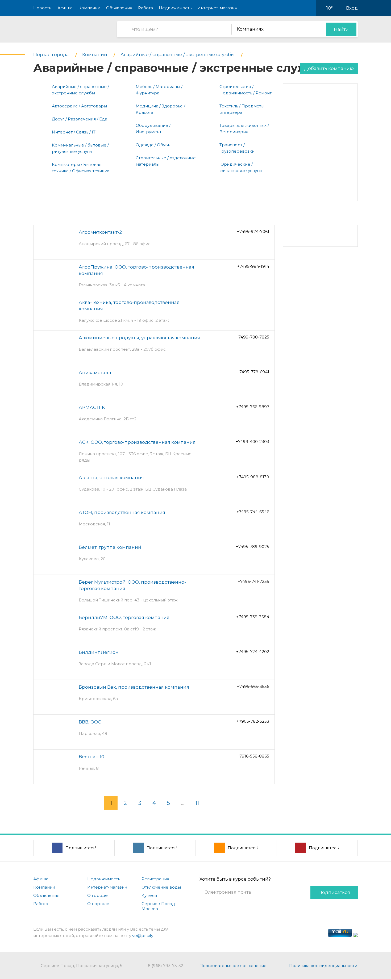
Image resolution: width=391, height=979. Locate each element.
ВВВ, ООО (90, 722)
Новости (42, 7)
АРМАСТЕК (92, 407)
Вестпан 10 (91, 756)
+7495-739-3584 (252, 616)
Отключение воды (161, 887)
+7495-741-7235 (253, 581)
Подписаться (334, 892)
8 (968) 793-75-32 (165, 965)
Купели (149, 895)
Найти (341, 29)
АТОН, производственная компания (122, 512)
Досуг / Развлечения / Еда (79, 119)
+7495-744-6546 (252, 511)
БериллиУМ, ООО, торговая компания (124, 617)
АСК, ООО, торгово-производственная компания (137, 442)
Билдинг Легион (99, 652)
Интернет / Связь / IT (73, 132)
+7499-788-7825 (252, 337)
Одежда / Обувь (153, 144)
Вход (352, 8)
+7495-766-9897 (252, 406)
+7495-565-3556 (253, 686)
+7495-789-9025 (252, 546)
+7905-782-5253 (252, 721)
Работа (145, 7)
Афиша (65, 7)
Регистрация (155, 878)
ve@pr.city (142, 935)
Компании (89, 7)
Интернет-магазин (217, 7)
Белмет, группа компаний (110, 547)
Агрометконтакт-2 (100, 232)
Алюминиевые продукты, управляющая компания (139, 337)
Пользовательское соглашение (233, 965)
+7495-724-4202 (252, 651)
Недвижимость (175, 7)
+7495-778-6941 (253, 371)
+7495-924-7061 (253, 231)
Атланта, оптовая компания (111, 477)
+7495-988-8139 (252, 476)
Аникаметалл (95, 372)
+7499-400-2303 (252, 441)
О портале (98, 903)
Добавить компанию (329, 68)
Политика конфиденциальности (323, 965)
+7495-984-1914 (253, 266)
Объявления (119, 7)
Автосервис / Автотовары (79, 105)
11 (197, 803)
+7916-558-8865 (253, 756)
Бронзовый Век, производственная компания (134, 687)
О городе (97, 895)
